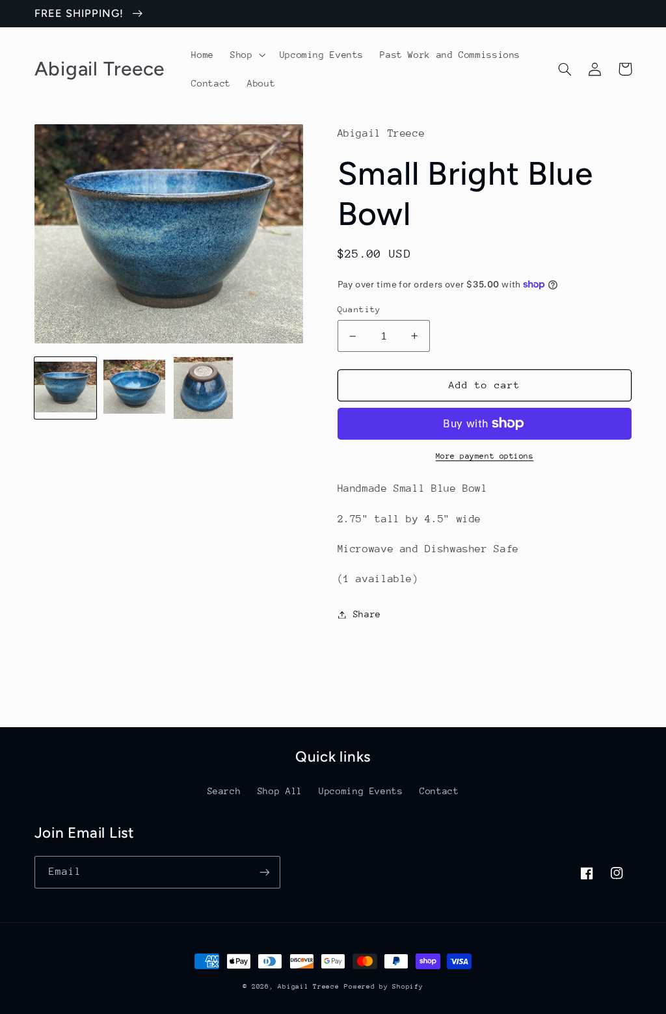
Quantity (359, 309)
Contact (439, 791)
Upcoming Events (361, 791)
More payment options (485, 455)
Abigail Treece (308, 987)
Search (224, 791)
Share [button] (367, 614)
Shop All (280, 791)
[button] (246, 54)
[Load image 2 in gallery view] (134, 388)
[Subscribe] (264, 872)
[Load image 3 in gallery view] (203, 388)
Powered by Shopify (383, 987)
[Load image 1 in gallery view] (65, 388)
